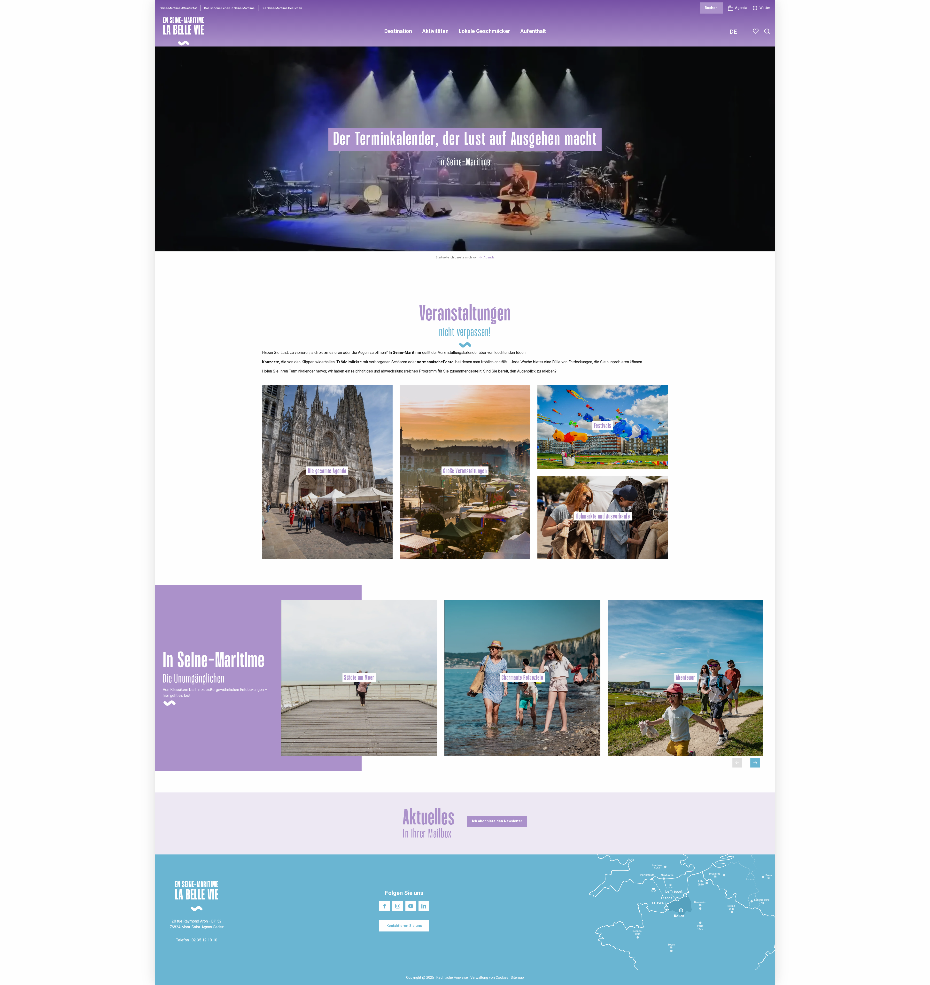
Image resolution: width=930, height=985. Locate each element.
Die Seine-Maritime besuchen (282, 8)
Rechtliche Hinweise (452, 978)
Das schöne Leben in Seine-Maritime (229, 8)
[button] (767, 31)
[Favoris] (756, 31)
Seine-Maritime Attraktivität (178, 8)
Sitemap (517, 978)
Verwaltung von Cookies (489, 978)
